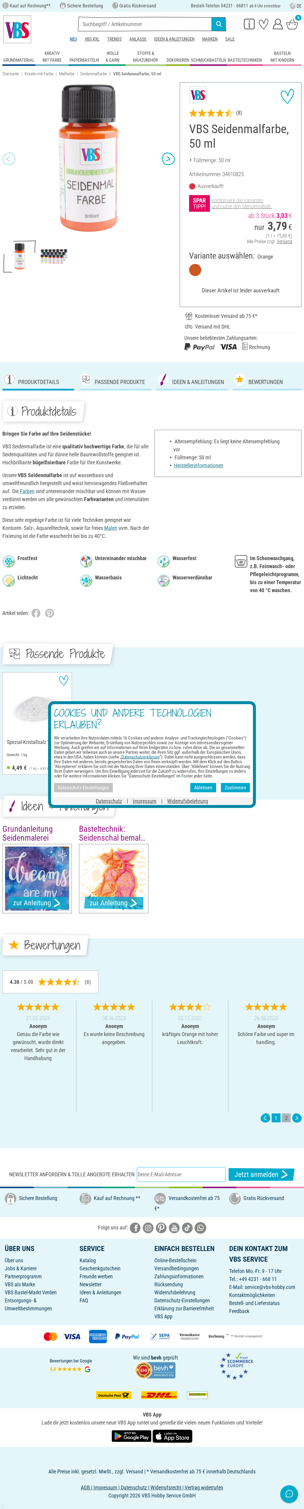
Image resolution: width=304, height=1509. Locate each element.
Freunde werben (96, 1276)
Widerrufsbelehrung (174, 1292)
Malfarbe (67, 74)
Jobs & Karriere (21, 1268)
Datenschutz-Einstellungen (182, 1300)
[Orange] (195, 270)
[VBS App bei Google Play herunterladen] (132, 1436)
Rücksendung (168, 1284)
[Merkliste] (263, 24)
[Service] (249, 24)
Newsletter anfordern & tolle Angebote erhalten (71, 1174)
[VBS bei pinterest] (161, 1227)
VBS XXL (92, 39)
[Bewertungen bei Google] (71, 1366)
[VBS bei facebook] (135, 1227)
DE (299, 6)
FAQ (84, 1300)
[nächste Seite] (297, 1118)
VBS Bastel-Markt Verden (31, 1292)
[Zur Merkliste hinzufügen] (287, 96)
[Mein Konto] (278, 24)
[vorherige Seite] (265, 1118)
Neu (73, 39)
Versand (284, 241)
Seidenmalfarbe (93, 74)
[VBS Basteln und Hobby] (17, 29)
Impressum (144, 801)
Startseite (10, 74)
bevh (156, 1358)
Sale (230, 39)
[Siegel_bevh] (155, 1370)
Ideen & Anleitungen (174, 39)
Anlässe (137, 39)
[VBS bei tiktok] (187, 1227)
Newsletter (91, 1284)
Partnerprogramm (23, 1276)
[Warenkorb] (292, 24)
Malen (110, 528)
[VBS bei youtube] (174, 1227)
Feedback (239, 1311)
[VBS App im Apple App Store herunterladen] (172, 1436)
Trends (114, 39)
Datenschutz (109, 801)
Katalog (88, 1260)
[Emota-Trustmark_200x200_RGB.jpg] (236, 1366)
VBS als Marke (20, 1284)
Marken (210, 39)
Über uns (14, 1260)
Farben (27, 491)
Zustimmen (235, 787)
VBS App (163, 1316)
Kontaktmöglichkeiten (252, 1295)
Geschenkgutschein (100, 1268)
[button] (8, 158)
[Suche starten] (218, 24)
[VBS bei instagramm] (148, 1227)
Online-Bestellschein (175, 1260)
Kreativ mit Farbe (39, 74)
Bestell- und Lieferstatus (254, 1303)
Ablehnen (203, 787)
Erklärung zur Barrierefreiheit (184, 1308)
